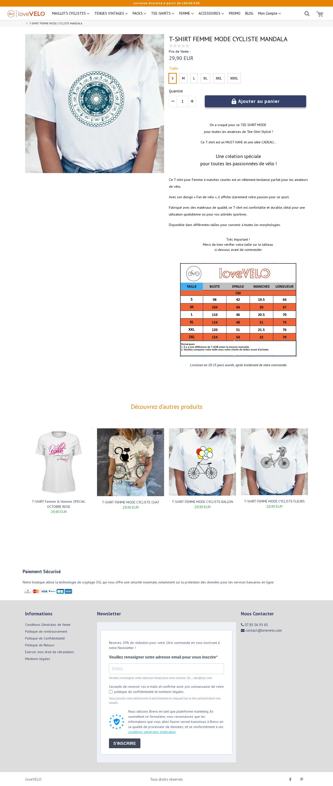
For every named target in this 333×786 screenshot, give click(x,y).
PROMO (234, 13)
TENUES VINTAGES (109, 13)
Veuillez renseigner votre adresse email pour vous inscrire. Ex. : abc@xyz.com (160, 678)
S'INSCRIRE (124, 743)
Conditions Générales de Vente (47, 624)
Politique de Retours (40, 645)
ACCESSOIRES (210, 13)
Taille (173, 68)
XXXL (234, 78)
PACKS (138, 13)
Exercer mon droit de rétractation (49, 652)
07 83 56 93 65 (256, 624)
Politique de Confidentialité (45, 638)
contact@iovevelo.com (263, 630)
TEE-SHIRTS (161, 13)
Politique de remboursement (46, 631)
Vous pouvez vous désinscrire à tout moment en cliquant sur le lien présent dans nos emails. (165, 701)
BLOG (249, 13)
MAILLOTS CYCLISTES (69, 13)
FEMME (185, 13)
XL (205, 78)
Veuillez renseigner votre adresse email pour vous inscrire (162, 657)
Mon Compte (268, 13)
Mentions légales (37, 659)
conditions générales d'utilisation (152, 732)
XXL (219, 78)
